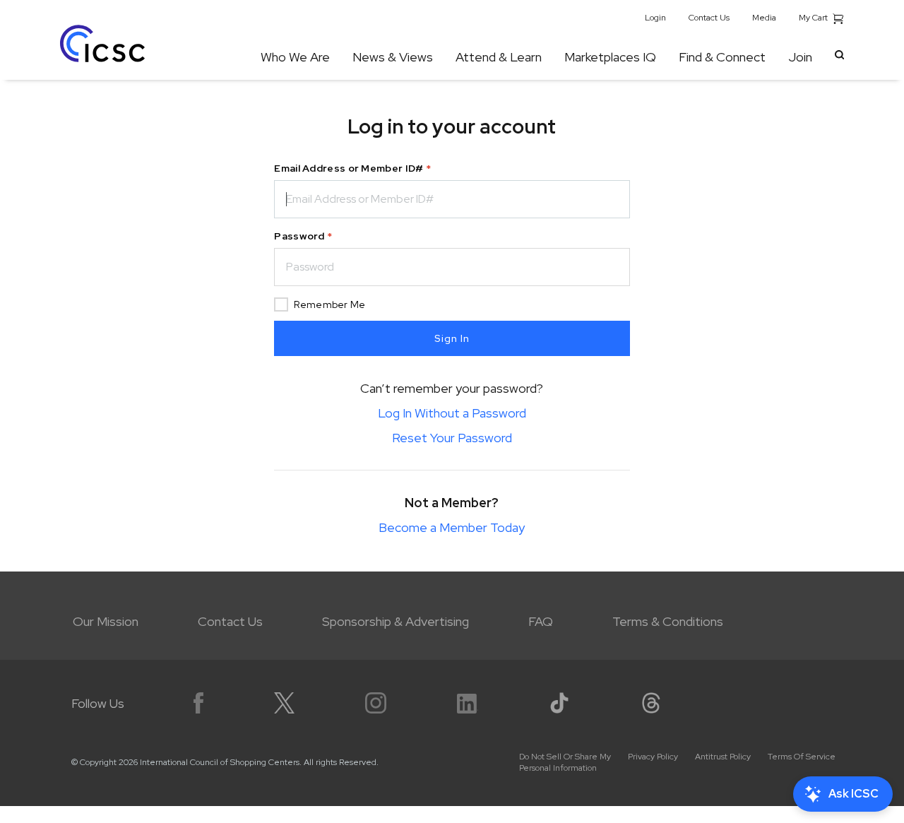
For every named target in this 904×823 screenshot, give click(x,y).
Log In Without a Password (452, 413)
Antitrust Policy (723, 756)
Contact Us (709, 17)
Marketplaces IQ (610, 57)
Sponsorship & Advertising (395, 621)
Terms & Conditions (667, 621)
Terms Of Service (801, 756)
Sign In (452, 338)
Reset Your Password (452, 438)
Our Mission (105, 621)
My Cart (814, 17)
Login (655, 17)
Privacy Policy (653, 756)
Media (764, 17)
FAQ (540, 621)
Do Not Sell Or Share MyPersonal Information (565, 762)
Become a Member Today (452, 527)
